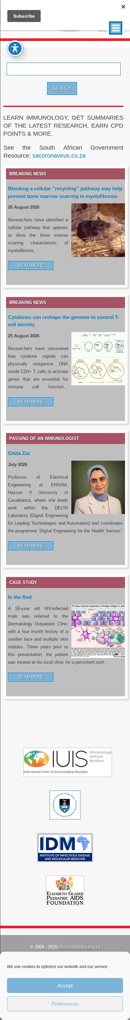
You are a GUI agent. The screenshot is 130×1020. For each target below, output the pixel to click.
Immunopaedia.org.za (79, 946)
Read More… (33, 265)
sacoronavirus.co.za (59, 155)
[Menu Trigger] (116, 28)
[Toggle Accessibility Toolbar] (15, 48)
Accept (65, 985)
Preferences (65, 1004)
